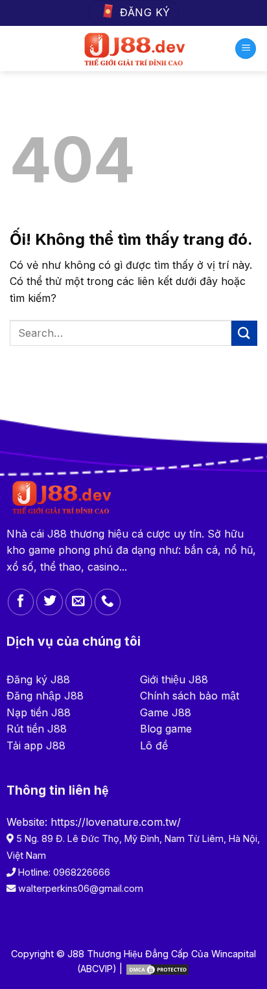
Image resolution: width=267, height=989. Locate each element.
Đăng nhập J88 (45, 695)
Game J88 (165, 712)
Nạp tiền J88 (38, 712)
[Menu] (245, 49)
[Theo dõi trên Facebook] (21, 602)
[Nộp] (244, 333)
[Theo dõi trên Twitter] (49, 602)
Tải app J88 (35, 745)
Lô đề (154, 745)
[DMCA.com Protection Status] (157, 968)
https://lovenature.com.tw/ (116, 821)
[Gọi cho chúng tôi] (108, 602)
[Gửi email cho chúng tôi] (78, 602)
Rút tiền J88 (36, 728)
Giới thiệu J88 (174, 679)
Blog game (166, 728)
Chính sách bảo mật (189, 695)
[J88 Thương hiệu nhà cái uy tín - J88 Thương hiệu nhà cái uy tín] (133, 49)
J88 (57, 533)
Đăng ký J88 (38, 679)
